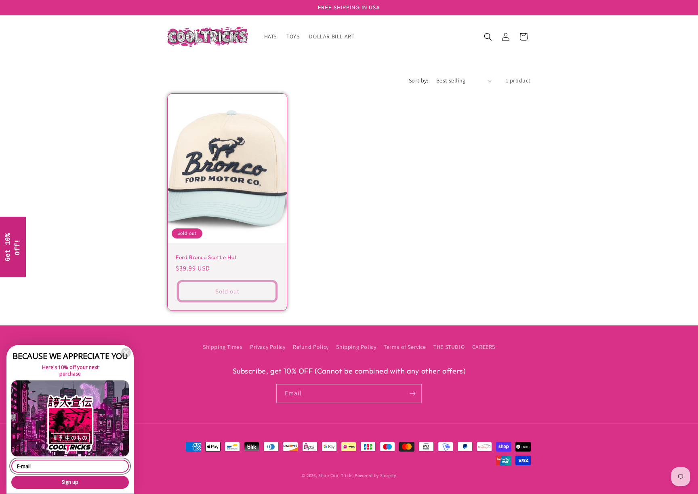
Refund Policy (311, 346)
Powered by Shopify (375, 475)
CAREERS (483, 346)
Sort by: (418, 80)
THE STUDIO (449, 346)
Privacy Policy (267, 346)
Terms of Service (405, 346)
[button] (488, 37)
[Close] (126, 352)
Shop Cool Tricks (335, 475)
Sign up (70, 482)
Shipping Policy (356, 346)
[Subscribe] (412, 393)
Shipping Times (222, 346)
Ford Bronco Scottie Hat (206, 257)
